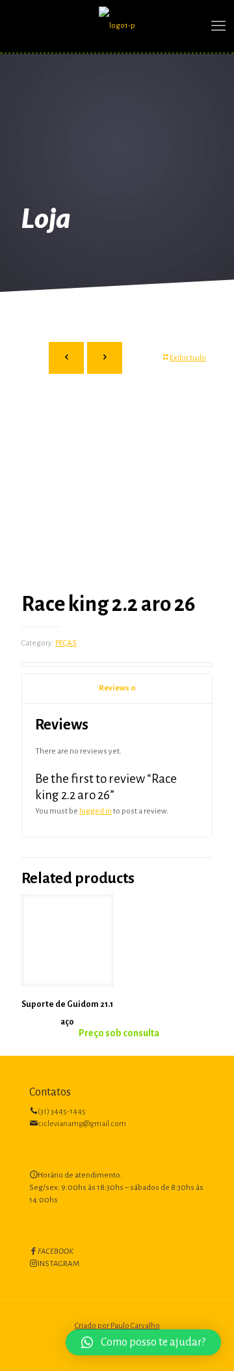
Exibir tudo (188, 358)
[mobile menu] (216, 26)
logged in (95, 811)
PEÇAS (66, 643)
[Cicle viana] (117, 26)
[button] (143, 1342)
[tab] (117, 688)
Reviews (117, 688)
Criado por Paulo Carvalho (117, 1326)
